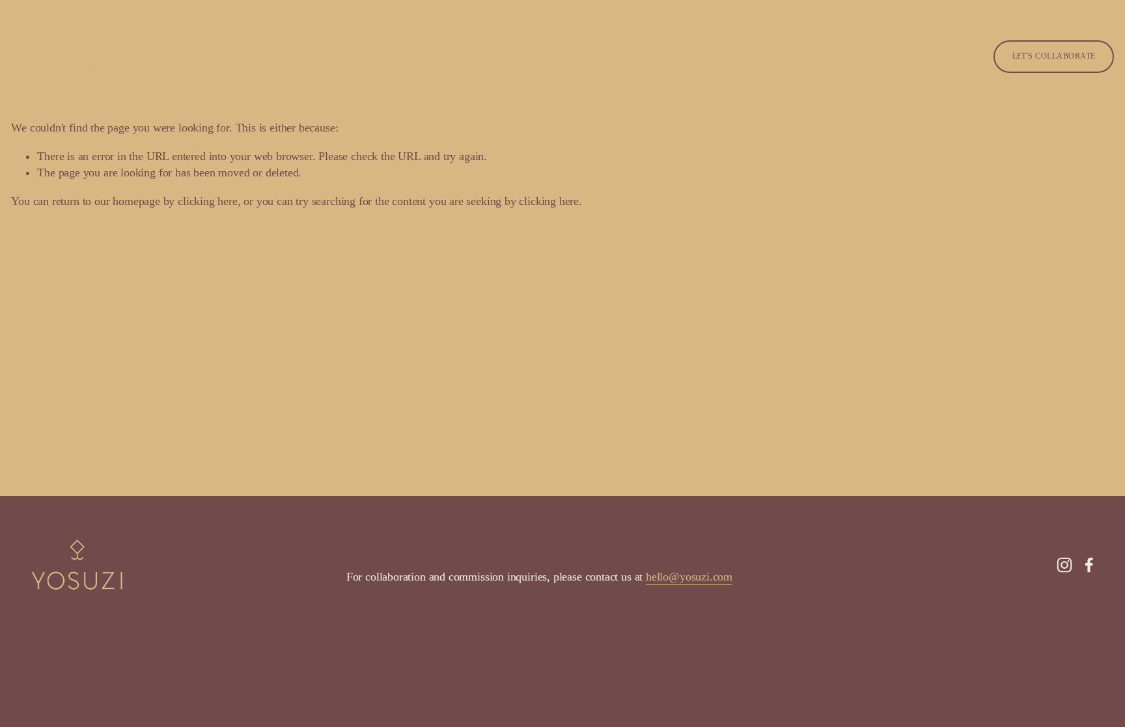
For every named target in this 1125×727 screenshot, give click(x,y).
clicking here (208, 201)
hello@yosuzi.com (689, 576)
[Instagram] (1064, 565)
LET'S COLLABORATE (1054, 56)
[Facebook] (1089, 565)
